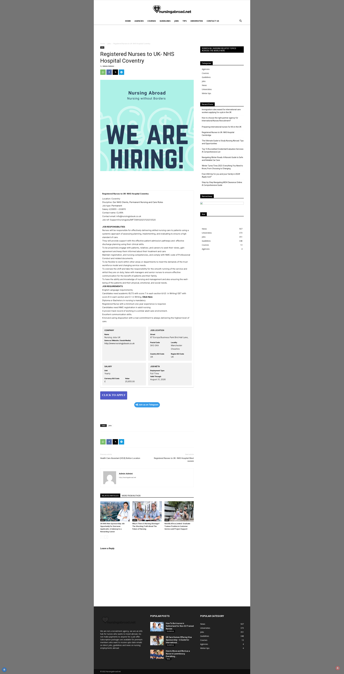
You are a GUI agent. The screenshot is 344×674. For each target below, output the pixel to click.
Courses (151, 21)
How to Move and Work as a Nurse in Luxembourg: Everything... (178, 653)
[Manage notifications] (338, 668)
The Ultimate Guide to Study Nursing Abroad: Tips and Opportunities (223, 142)
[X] (115, 72)
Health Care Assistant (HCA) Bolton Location (120, 458)
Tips (184, 21)
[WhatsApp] (103, 72)
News (204, 85)
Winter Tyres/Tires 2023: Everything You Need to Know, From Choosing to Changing (222, 167)
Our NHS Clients (120, 202)
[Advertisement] (222, 276)
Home (128, 21)
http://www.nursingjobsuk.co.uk (119, 343)
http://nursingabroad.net (127, 477)
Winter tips (206, 93)
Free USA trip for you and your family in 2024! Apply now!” (221, 175)
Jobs (176, 21)
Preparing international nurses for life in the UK (221, 127)
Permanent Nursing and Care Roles (146, 202)
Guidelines (165, 21)
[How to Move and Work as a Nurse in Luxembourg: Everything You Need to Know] (157, 654)
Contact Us (213, 21)
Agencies (139, 21)
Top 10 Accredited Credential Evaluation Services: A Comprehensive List (223, 150)
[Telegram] (121, 72)
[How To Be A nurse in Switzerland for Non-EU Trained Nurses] (157, 626)
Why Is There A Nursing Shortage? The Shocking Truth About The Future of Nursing (146, 526)
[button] (240, 21)
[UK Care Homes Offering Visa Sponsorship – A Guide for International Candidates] (157, 640)
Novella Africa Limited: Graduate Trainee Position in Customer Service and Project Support (177, 526)
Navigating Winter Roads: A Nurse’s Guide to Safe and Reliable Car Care (222, 158)
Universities (196, 21)
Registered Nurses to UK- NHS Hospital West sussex (174, 459)
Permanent (117, 205)
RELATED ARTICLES (110, 496)
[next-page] (106, 537)
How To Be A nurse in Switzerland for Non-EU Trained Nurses (180, 626)
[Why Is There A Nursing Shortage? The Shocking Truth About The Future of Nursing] (147, 511)
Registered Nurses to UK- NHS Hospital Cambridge (218, 133)
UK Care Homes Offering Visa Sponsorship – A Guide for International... (179, 640)
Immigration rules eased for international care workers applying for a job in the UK (221, 110)
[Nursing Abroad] (172, 9)
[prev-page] (102, 537)
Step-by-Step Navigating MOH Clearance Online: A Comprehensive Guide (222, 183)
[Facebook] (109, 72)
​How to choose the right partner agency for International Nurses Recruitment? (220, 119)
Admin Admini (108, 66)
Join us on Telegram (148, 404)
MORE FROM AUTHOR (131, 496)
